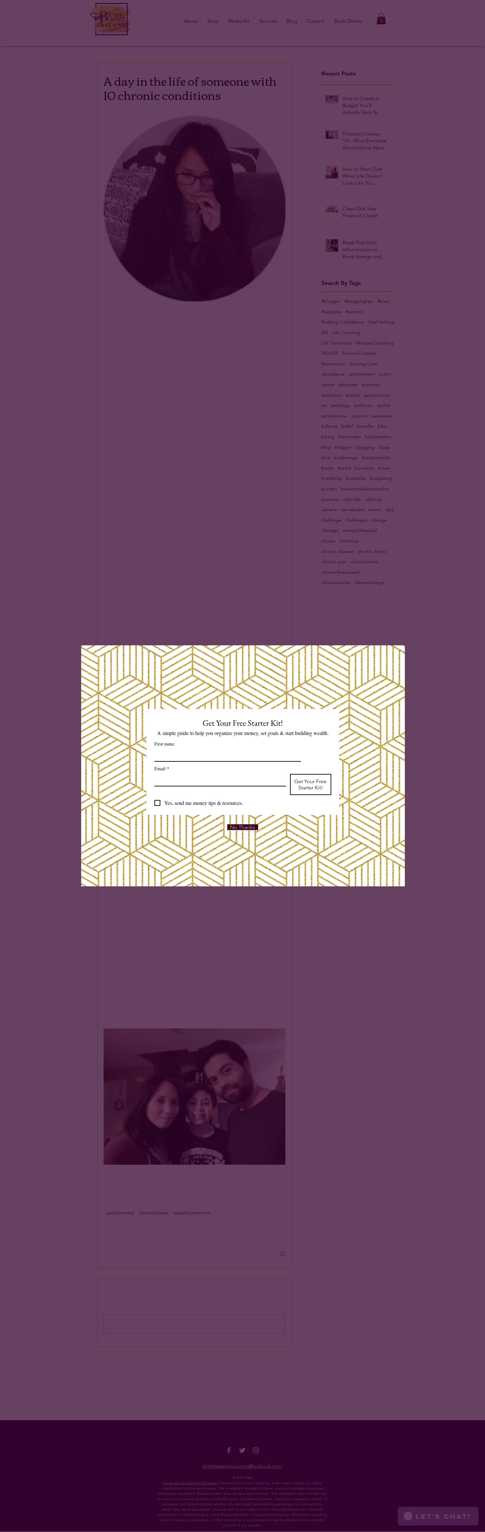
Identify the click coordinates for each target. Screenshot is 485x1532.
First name (164, 744)
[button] (242, 827)
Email (161, 768)
